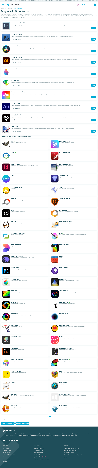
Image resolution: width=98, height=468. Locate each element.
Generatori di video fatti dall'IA (22, 423)
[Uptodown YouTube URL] (4, 440)
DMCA (65, 457)
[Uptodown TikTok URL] (7, 440)
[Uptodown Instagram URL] (12, 440)
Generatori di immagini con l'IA (8, 423)
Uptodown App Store (39, 448)
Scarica (93, 27)
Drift (46, 0)
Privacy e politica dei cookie (70, 450)
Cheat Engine (84, 0)
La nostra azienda (7, 450)
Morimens (61, 0)
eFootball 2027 (40, 0)
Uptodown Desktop (8, 0)
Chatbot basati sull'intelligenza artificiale (27, 0)
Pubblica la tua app (38, 450)
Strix (57, 0)
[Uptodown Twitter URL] (9, 440)
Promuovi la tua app (38, 452)
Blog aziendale (6, 459)
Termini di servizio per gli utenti (71, 448)
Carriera (5, 461)
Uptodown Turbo (39, 457)
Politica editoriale (7, 452)
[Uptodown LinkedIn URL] (14, 440)
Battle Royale (51, 0)
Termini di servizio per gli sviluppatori (73, 455)
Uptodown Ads (37, 454)
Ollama (78, 0)
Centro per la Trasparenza (9, 454)
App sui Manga (91, 0)
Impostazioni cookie (69, 452)
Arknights (15, 0)
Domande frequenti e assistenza (41, 459)
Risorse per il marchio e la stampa (11, 457)
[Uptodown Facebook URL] (17, 440)
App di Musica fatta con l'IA (70, 0)
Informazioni (6, 448)
